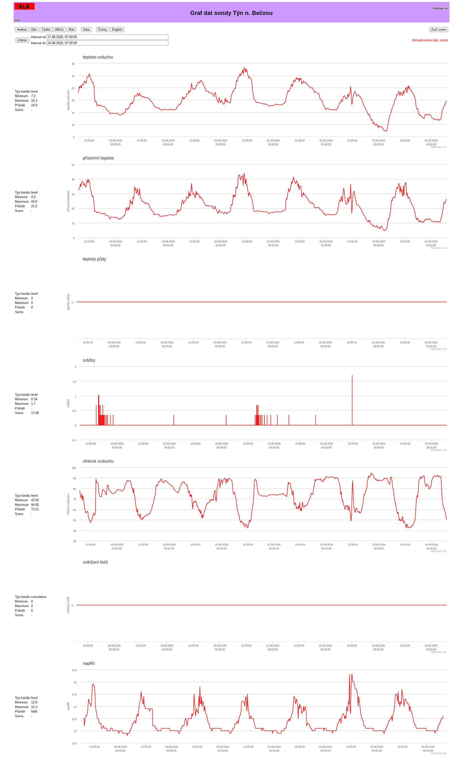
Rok (71, 29)
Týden (46, 29)
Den (34, 29)
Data (86, 29)
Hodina (22, 29)
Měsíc (59, 29)
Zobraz (22, 40)
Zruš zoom (438, 29)
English (117, 29)
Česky (102, 29)
